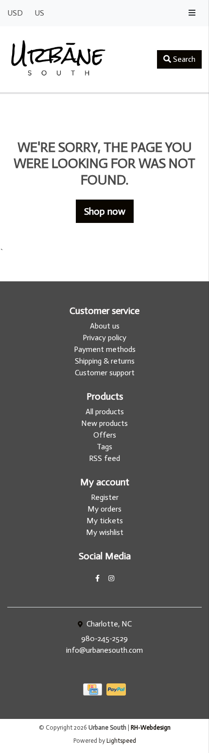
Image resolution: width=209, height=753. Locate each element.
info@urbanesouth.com (104, 650)
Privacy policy (104, 337)
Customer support (105, 372)
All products (105, 411)
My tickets (105, 520)
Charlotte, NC (108, 623)
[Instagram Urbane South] (111, 578)
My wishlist (104, 532)
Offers (104, 435)
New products (104, 423)
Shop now (104, 211)
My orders (104, 509)
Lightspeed (121, 740)
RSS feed (104, 458)
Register (105, 497)
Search (183, 59)
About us (105, 326)
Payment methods (105, 349)
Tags (104, 446)
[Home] (58, 59)
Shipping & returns (105, 361)
